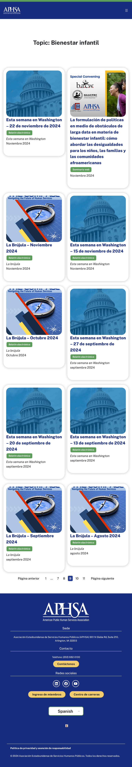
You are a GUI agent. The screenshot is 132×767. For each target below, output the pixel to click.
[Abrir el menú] (126, 10)
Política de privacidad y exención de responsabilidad (40, 748)
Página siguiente (102, 578)
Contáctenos (66, 664)
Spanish (65, 711)
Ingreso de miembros (46, 694)
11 (84, 578)
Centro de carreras (87, 694)
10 (77, 578)
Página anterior (28, 578)
